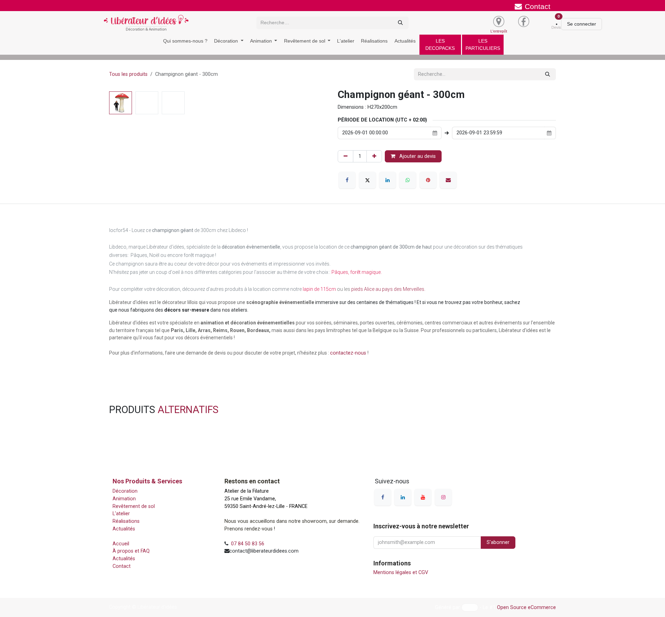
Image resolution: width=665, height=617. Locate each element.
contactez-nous (348, 353)
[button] (120, 94)
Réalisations (126, 521)
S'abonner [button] (498, 542)
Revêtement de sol (135, 506)
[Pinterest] (428, 180)
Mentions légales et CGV (400, 572)
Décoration (125, 491)
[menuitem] (185, 41)
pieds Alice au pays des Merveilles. (388, 289)
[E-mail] (448, 180)
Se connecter (581, 24)
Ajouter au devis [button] (417, 156)
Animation (125, 499)
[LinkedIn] (387, 180)
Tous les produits (128, 74)
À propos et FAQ (132, 551)
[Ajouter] (374, 156)
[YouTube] (423, 497)
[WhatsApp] (407, 180)
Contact (122, 566)
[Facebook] (347, 180)
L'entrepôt (498, 31)
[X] (367, 180)
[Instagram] (443, 497)
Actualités (124, 529)
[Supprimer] (345, 156)
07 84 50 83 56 (247, 544)
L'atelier (121, 514)
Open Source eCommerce (526, 607)
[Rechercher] (400, 23)
